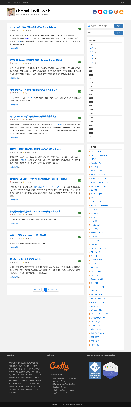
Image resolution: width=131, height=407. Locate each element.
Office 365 (96, 260)
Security (96, 271)
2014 (91, 110)
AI (93, 159)
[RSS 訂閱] (121, 12)
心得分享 (96, 322)
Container (96, 194)
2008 (91, 133)
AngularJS (96, 167)
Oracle (95, 263)
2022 (91, 79)
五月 (92, 51)
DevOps (96, 202)
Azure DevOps (98, 186)
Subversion (97, 279)
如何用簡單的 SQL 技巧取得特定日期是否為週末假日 (34, 89)
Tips (95, 283)
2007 (91, 137)
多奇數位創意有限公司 (76, 404)
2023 (91, 75)
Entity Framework (99, 205)
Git (94, 209)
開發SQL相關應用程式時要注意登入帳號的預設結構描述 (35, 149)
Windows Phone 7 (99, 314)
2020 (91, 86)
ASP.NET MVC (98, 178)
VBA (94, 290)
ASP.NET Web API (99, 182)
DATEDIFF (29, 98)
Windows (96, 310)
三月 (92, 55)
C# (94, 190)
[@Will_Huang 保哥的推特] (105, 12)
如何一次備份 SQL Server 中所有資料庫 (28, 235)
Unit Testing (97, 287)
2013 (91, 113)
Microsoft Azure (99, 248)
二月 (92, 59)
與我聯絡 (25, 3)
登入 (122, 3)
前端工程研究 (97, 333)
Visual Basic (97, 294)
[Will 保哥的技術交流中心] (95, 12)
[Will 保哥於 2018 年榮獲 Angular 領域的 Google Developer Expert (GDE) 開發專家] (110, 370)
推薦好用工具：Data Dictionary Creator (49, 187)
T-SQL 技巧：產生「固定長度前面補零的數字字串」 (33, 27)
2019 (91, 90)
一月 (92, 63)
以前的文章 (54, 290)
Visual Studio (98, 298)
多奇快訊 (95, 325)
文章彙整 (17, 3)
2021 (91, 82)
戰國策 (23, 160)
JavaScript (97, 225)
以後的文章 (37, 290)
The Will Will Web (33, 11)
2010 (91, 125)
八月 (92, 48)
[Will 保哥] (100, 12)
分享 (79, 29)
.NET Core (96, 151)
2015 (91, 106)
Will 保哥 (65, 404)
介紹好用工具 (98, 318)
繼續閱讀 (14, 48)
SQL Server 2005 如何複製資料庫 (25, 259)
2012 (91, 117)
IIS (94, 217)
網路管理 (96, 345)
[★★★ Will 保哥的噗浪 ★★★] (116, 12)
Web (95, 306)
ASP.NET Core (98, 174)
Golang (95, 213)
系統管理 (96, 329)
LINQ (94, 236)
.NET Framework (99, 155)
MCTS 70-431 (58, 124)
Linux (95, 240)
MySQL (95, 252)
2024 (91, 71)
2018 (91, 94)
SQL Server (28, 30)
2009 (91, 129)
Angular (96, 163)
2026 (92, 53)
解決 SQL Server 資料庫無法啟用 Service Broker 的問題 (36, 60)
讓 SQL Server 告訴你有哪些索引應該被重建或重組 (33, 116)
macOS (95, 244)
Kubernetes (97, 232)
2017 (91, 98)
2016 (91, 102)
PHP (94, 267)
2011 (91, 121)
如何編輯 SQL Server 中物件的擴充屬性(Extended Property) (38, 178)
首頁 (9, 3)
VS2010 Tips (97, 302)
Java (94, 221)
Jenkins (95, 229)
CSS (94, 198)
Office (95, 256)
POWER (18, 41)
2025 (91, 67)
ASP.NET (27, 152)
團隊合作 (96, 341)
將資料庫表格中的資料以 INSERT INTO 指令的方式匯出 (35, 211)
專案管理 (95, 337)
